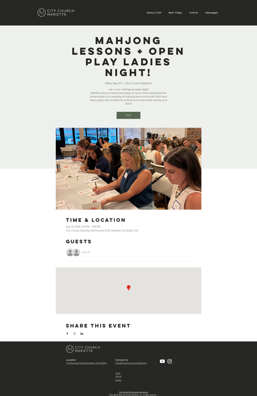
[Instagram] (170, 361)
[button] (175, 12)
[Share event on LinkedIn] (81, 333)
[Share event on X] (74, 333)
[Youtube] (162, 361)
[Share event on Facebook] (67, 333)
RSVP (128, 115)
